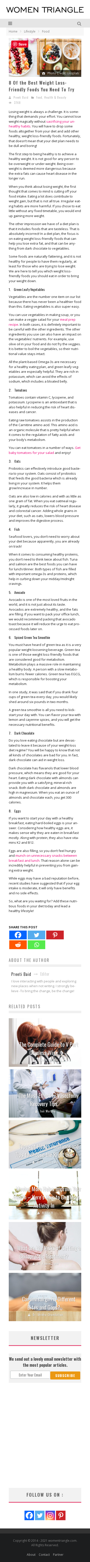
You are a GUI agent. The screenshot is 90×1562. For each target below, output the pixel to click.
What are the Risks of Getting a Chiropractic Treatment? (48, 1252)
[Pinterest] (55, 935)
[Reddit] (18, 944)
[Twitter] (36, 935)
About (31, 1554)
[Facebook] (18, 935)
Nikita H (47, 1213)
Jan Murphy (48, 1111)
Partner (58, 1554)
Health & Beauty (55, 97)
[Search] (80, 23)
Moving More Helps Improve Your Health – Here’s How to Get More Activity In (47, 1197)
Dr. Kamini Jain (47, 1162)
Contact (44, 1554)
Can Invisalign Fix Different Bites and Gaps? (49, 1303)
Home (13, 31)
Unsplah (73, 73)
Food (39, 97)
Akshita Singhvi (48, 1060)
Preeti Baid (21, 97)
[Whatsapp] (36, 944)
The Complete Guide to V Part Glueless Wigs (48, 1048)
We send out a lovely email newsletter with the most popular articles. (45, 1362)
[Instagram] (50, 1515)
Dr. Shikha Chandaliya (48, 1315)
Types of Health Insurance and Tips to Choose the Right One (47, 1150)
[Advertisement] (45, 1435)
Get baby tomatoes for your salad (44, 450)
